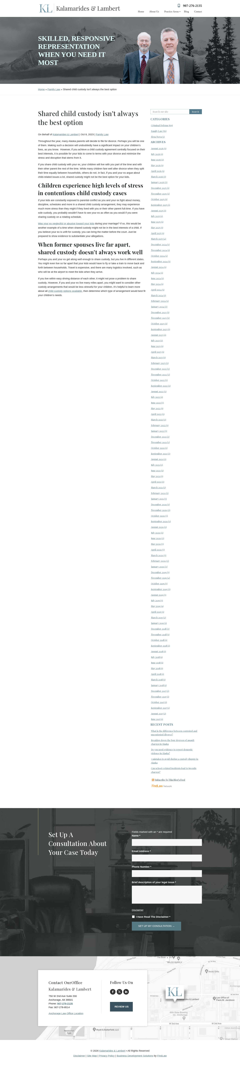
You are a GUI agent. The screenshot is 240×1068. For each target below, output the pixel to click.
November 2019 (159, 577)
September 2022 (159, 385)
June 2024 (156, 278)
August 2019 (157, 594)
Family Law (102, 134)
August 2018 (157, 651)
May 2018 (155, 668)
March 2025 (157, 238)
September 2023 (159, 329)
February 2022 (158, 425)
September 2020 (159, 521)
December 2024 (159, 244)
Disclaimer (137, 910)
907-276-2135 (192, 5)
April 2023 (156, 351)
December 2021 (158, 436)
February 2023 (158, 363)
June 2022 (156, 402)
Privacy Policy (107, 1055)
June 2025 (156, 221)
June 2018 (155, 662)
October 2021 (157, 447)
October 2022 (158, 380)
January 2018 (157, 685)
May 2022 (155, 408)
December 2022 (159, 368)
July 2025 (155, 216)
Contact (198, 11)
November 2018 (159, 634)
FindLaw (162, 1055)
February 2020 (158, 560)
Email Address (141, 851)
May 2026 (156, 165)
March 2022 (157, 419)
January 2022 (157, 431)
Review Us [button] (122, 1006)
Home (141, 11)
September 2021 (159, 453)
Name (136, 835)
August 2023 (157, 335)
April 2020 (156, 549)
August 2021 (157, 459)
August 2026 (157, 148)
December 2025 (158, 188)
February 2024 (158, 301)
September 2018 (159, 645)
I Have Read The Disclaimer (153, 916)
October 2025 (157, 199)
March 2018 (157, 679)
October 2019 (157, 583)
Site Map (92, 1055)
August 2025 (157, 210)
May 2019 (155, 606)
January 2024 (157, 306)
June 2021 (155, 470)
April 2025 (156, 233)
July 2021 (155, 464)
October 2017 (157, 702)
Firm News (156, 136)
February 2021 (158, 493)
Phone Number (141, 866)
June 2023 (156, 346)
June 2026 (156, 159)
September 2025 (159, 204)
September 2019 (159, 589)
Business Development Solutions (135, 1055)
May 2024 (156, 284)
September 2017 (159, 707)
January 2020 (157, 566)
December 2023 (158, 312)
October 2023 (157, 323)
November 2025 (159, 193)
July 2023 (155, 340)
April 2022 (156, 414)
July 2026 (155, 154)
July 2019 (155, 600)
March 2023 (157, 357)
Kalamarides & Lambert (66, 134)
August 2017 (157, 713)
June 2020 (156, 538)
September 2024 (159, 261)
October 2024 (158, 255)
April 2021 (156, 481)
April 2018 (156, 674)
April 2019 (156, 611)
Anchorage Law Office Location (66, 1013)
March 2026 (157, 176)
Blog (186, 11)
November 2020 (159, 510)
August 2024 (157, 267)
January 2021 (157, 498)
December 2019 (158, 572)
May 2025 (155, 227)
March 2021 (157, 487)
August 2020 (157, 527)
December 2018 (158, 628)
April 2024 (156, 289)
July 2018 (155, 657)
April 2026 (156, 171)
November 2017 (158, 696)
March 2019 (157, 617)
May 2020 (156, 544)
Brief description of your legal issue (154, 882)
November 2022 (159, 374)
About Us (154, 11)
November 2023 (159, 317)
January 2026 (157, 182)
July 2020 (155, 532)
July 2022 (155, 397)
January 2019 (157, 623)
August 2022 (157, 391)
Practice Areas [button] (171, 11)
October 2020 (158, 515)
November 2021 (159, 442)
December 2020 (159, 504)
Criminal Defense (159, 125)
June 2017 (155, 719)
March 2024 (157, 295)
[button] (237, 1048)
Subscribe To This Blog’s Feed (170, 779)
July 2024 (155, 272)
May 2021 (155, 476)
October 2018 (157, 640)
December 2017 (158, 691)
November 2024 (159, 250)
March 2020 (157, 555)
